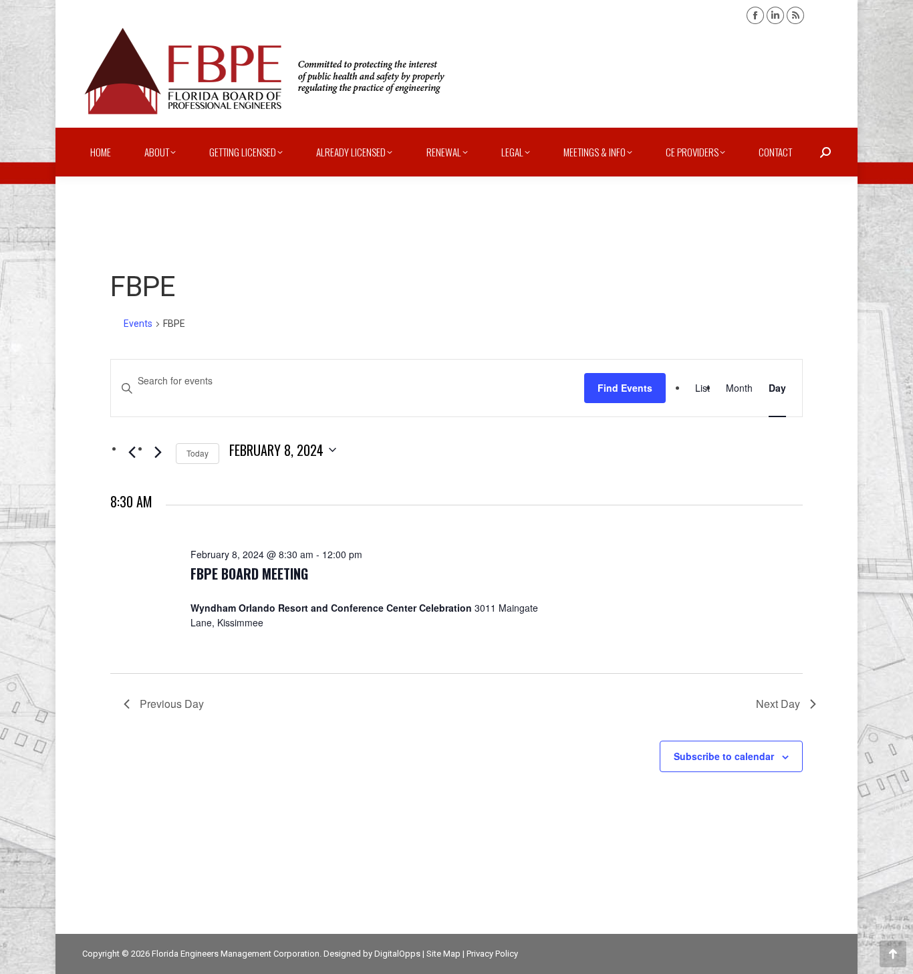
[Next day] (158, 453)
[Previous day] (132, 453)
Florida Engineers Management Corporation (235, 954)
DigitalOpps (397, 954)
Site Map (443, 954)
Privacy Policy (492, 954)
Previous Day (172, 703)
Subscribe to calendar (724, 756)
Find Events (625, 387)
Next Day (778, 703)
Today (197, 453)
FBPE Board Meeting (249, 574)
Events (138, 323)
